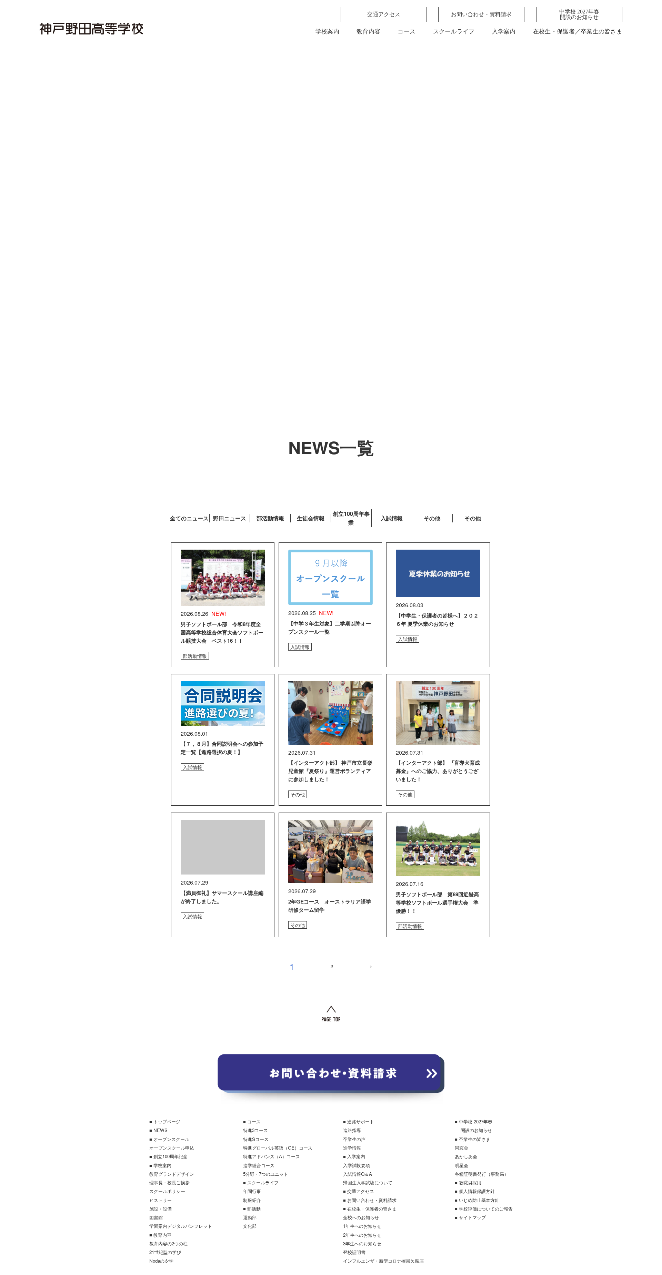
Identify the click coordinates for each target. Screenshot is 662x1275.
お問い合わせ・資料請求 (481, 14)
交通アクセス (383, 14)
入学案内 (504, 31)
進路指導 (352, 1130)
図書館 (156, 1217)
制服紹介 (252, 1200)
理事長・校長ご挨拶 (169, 1182)
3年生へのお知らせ (362, 1243)
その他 (432, 518)
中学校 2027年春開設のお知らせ (579, 14)
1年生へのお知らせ (362, 1226)
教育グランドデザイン (171, 1174)
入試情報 (392, 518)
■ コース (252, 1121)
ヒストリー (160, 1200)
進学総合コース (258, 1165)
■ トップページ (164, 1121)
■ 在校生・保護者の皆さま (370, 1208)
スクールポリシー (167, 1191)
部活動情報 (270, 518)
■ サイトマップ (470, 1217)
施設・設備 (160, 1208)
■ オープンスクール (169, 1139)
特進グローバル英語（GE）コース (277, 1147)
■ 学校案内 (160, 1165)
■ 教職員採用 (468, 1182)
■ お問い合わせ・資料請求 (370, 1200)
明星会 (461, 1165)
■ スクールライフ (261, 1182)
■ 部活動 (252, 1208)
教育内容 (368, 31)
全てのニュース (189, 518)
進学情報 (352, 1147)
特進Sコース (256, 1139)
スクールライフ (454, 31)
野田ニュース (229, 518)
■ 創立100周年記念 (168, 1156)
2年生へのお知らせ (362, 1235)
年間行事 (252, 1191)
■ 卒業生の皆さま (472, 1139)
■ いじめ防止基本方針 (477, 1200)
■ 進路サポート (358, 1121)
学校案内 (327, 31)
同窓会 (461, 1147)
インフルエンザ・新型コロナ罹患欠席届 (383, 1260)
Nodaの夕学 (161, 1260)
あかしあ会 (466, 1156)
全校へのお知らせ (361, 1217)
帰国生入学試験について (367, 1182)
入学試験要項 (356, 1165)
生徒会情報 (310, 518)
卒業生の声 (354, 1139)
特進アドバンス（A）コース (271, 1156)
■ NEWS (158, 1130)
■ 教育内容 (160, 1235)
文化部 (250, 1226)
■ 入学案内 (354, 1156)
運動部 (250, 1217)
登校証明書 (354, 1252)
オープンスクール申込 (171, 1147)
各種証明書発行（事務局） (482, 1174)
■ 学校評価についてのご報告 (484, 1208)
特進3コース (255, 1130)
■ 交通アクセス (358, 1191)
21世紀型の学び (165, 1252)
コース (406, 31)
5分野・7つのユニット (265, 1174)
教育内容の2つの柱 (168, 1243)
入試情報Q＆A (357, 1174)
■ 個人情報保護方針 (475, 1191)
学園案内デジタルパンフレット (180, 1226)
